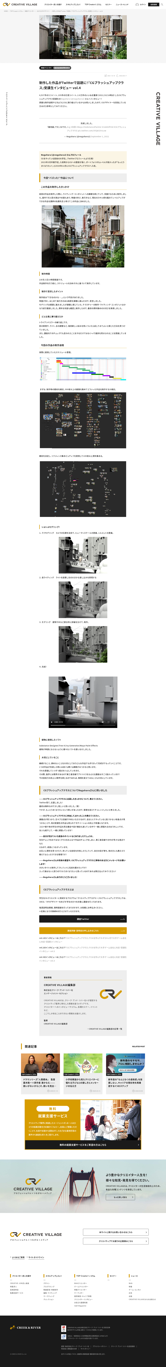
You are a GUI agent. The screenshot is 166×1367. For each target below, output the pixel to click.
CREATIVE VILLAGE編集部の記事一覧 (105, 1029)
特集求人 (13, 1286)
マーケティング (49, 1296)
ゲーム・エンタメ (135, 1290)
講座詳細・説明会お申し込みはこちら (83, 930)
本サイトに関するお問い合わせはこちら (115, 1232)
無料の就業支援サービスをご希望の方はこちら (83, 1144)
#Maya (79, 127)
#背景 (73, 127)
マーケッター (79, 1293)
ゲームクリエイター (81, 1286)
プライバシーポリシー (100, 1346)
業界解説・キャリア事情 (83, 1296)
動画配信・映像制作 (51, 1290)
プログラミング (49, 1286)
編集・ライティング (50, 1293)
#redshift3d (107, 127)
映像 (130, 1286)
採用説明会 (14, 1290)
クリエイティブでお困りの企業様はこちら (116, 1241)
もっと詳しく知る (120, 1197)
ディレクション (49, 1299)
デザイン (47, 1283)
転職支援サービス (16, 1293)
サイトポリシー (86, 1349)
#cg (68, 127)
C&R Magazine (80, 1306)
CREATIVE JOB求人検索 (19, 1283)
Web (130, 1283)
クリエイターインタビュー (83, 1299)
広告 (130, 1293)
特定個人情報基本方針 (69, 1349)
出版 (130, 1296)
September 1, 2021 (100, 136)
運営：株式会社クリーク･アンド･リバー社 (75, 1346)
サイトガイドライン (36, 1257)
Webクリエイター (80, 1283)
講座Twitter (83, 918)
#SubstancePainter (92, 127)
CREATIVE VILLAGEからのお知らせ (142, 1299)
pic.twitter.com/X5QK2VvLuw (92, 130)
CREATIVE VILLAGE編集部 (59, 985)
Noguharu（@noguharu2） (73, 98)
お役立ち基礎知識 (80, 1302)
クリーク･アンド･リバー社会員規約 (123, 1346)
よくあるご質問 (18, 1257)
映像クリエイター (80, 1290)
